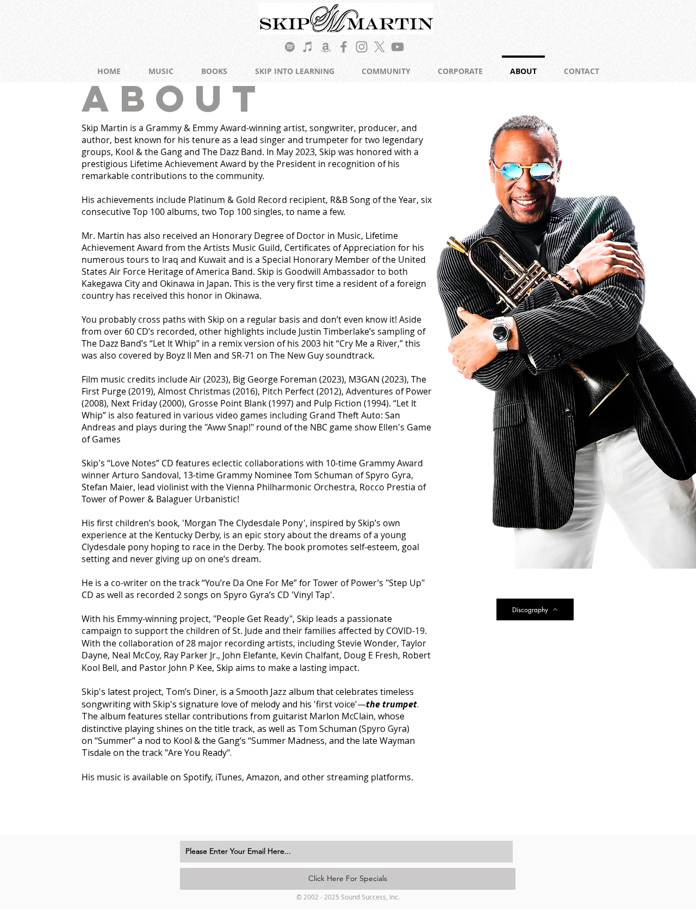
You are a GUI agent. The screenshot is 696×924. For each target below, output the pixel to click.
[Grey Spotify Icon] (289, 46)
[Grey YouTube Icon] (397, 46)
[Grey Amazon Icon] (325, 46)
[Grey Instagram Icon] (361, 46)
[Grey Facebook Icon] (343, 46)
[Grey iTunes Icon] (307, 46)
